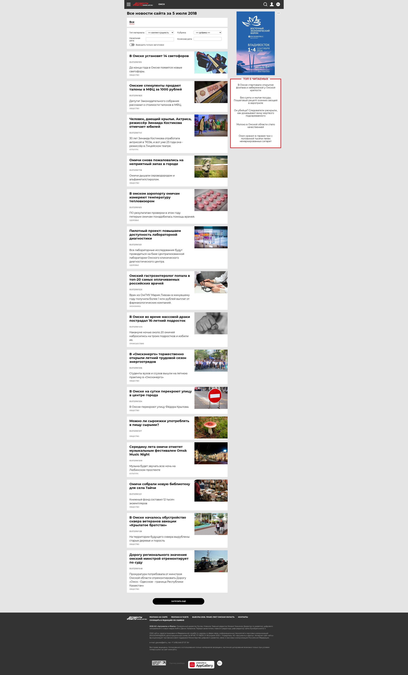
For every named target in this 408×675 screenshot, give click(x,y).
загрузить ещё (178, 601)
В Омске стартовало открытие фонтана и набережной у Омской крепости (255, 88)
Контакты (243, 617)
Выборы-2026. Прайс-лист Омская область (213, 617)
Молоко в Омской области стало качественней (256, 126)
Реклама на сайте (158, 617)
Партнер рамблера (177, 663)
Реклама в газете (180, 617)
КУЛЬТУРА (133, 150)
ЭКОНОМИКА (135, 306)
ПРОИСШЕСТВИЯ (136, 344)
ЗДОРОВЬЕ (134, 220)
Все (131, 22)
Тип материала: (137, 32)
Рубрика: (181, 32)
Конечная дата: (184, 39)
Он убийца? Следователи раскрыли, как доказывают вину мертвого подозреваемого (255, 113)
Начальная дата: (134, 39)
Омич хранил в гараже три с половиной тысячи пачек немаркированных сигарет (256, 139)
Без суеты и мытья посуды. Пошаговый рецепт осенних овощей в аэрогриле (255, 100)
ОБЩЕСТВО (134, 75)
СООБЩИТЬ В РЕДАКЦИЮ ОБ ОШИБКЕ (166, 620)
